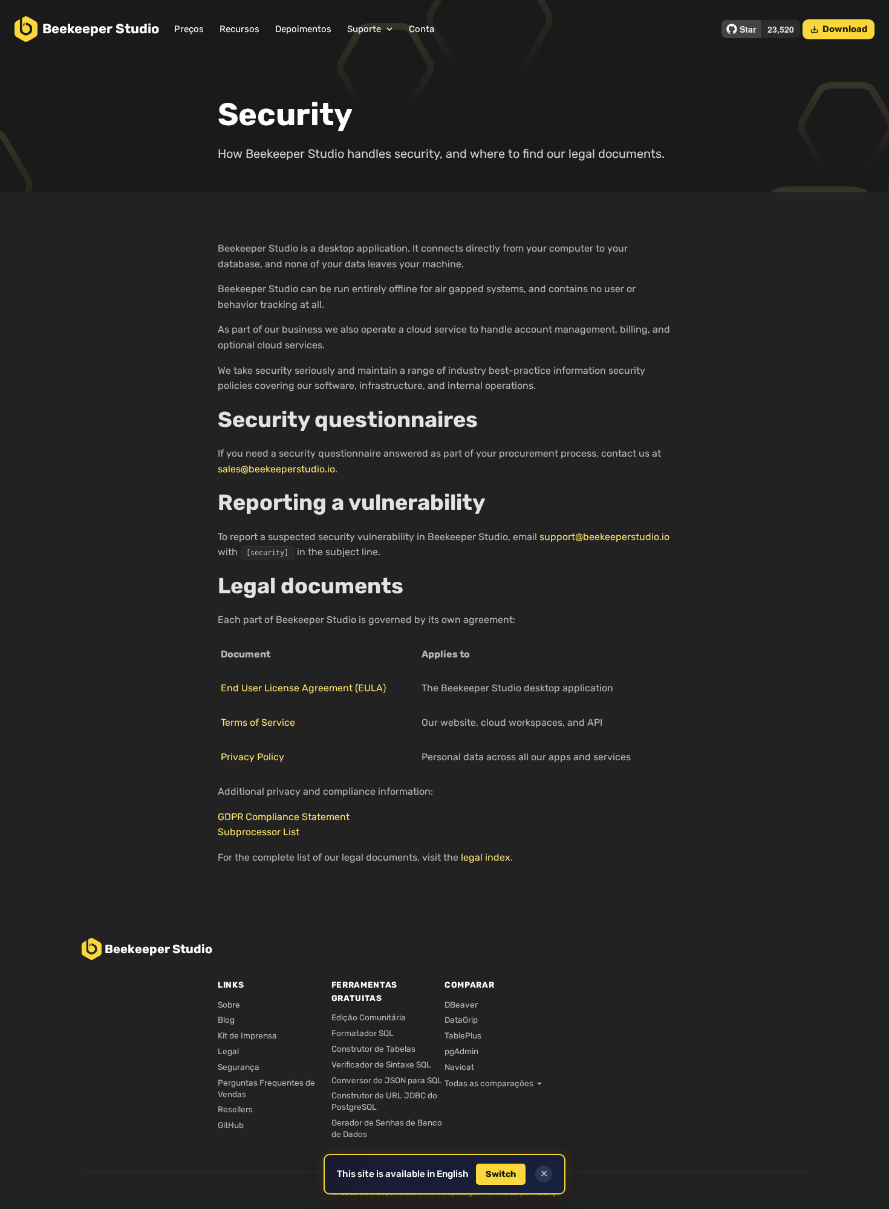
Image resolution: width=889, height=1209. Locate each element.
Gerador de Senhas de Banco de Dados (386, 1128)
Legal (228, 1051)
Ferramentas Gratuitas (364, 991)
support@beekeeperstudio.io (604, 537)
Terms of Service (258, 722)
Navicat (459, 1067)
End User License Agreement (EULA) (303, 688)
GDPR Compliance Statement (284, 817)
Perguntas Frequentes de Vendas (266, 1088)
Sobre (229, 1004)
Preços (189, 29)
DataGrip (461, 1020)
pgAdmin (461, 1051)
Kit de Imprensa (247, 1035)
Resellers (235, 1109)
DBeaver (461, 1004)
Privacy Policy (252, 757)
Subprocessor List (258, 832)
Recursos (239, 29)
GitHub (231, 1125)
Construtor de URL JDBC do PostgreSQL (384, 1101)
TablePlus (462, 1035)
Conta (421, 29)
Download (838, 29)
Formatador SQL (362, 1033)
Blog (226, 1020)
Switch (501, 1174)
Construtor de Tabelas (373, 1049)
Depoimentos (303, 29)
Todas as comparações (488, 1083)
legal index (485, 857)
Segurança (238, 1067)
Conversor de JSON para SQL (386, 1080)
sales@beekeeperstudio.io (276, 469)
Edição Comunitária (368, 1017)
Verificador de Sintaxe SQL (381, 1064)
